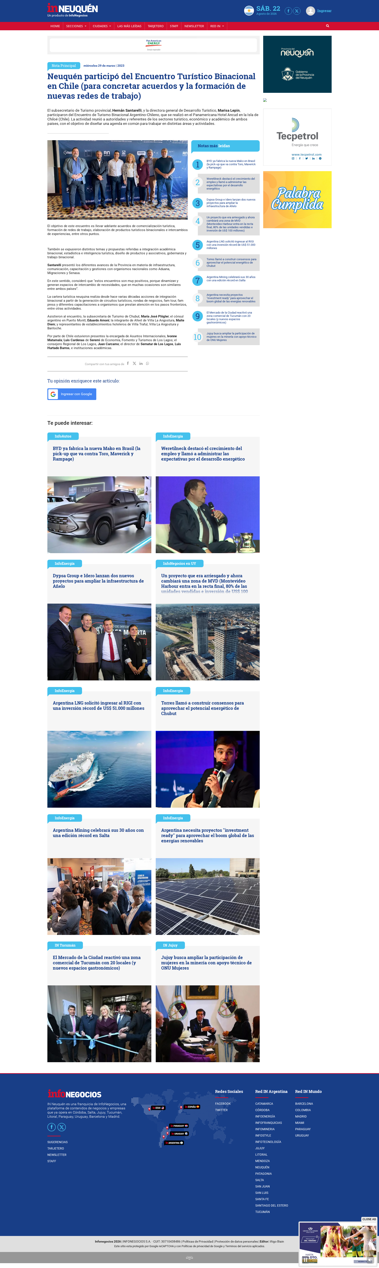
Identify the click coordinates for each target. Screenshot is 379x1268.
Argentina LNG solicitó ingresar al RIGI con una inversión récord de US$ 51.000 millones (231, 245)
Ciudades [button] (101, 26)
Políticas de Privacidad (197, 1241)
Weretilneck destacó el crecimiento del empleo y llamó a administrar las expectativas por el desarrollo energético (231, 183)
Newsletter (194, 26)
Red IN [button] (215, 26)
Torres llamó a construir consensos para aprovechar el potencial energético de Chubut (231, 262)
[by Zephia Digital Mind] (189, 1257)
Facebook (223, 1103)
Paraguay (303, 1129)
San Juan (262, 1186)
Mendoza (262, 1161)
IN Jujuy (170, 945)
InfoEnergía (173, 436)
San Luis (261, 1192)
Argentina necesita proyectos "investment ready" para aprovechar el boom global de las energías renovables (231, 298)
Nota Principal (64, 65)
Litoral (261, 1154)
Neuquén (262, 1167)
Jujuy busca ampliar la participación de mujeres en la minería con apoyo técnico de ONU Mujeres (231, 337)
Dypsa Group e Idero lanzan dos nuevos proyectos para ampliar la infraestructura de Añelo (231, 203)
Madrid (301, 1116)
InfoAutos (63, 436)
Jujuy (260, 1148)
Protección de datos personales (236, 1241)
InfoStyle (263, 1135)
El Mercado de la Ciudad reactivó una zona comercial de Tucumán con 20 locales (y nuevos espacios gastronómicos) (229, 317)
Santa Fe (262, 1199)
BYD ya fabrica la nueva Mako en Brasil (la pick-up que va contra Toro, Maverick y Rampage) (231, 164)
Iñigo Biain (277, 1241)
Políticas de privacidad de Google (202, 1246)
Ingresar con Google (76, 394)
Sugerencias (57, 1142)
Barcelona (304, 1103)
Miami (299, 1123)
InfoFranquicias (268, 1123)
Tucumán (262, 1212)
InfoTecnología (268, 1142)
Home (55, 26)
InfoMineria (265, 1129)
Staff (174, 26)
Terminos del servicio (238, 1246)
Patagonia (263, 1173)
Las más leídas (129, 26)
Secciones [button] (75, 26)
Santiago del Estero (271, 1205)
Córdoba (262, 1110)
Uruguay (302, 1135)
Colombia (303, 1110)
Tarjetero (156, 26)
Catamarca (264, 1103)
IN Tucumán (65, 945)
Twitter (221, 1110)
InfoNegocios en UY (179, 563)
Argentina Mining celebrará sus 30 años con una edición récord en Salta (231, 278)
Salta (259, 1180)
